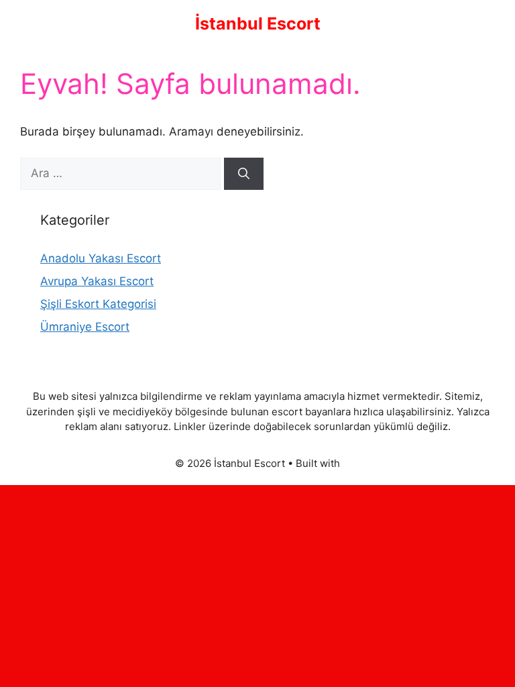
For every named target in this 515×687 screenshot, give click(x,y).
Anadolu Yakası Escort (100, 258)
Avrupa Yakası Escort (97, 281)
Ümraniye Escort (84, 326)
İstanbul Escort (258, 23)
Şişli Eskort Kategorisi (98, 304)
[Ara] (244, 174)
